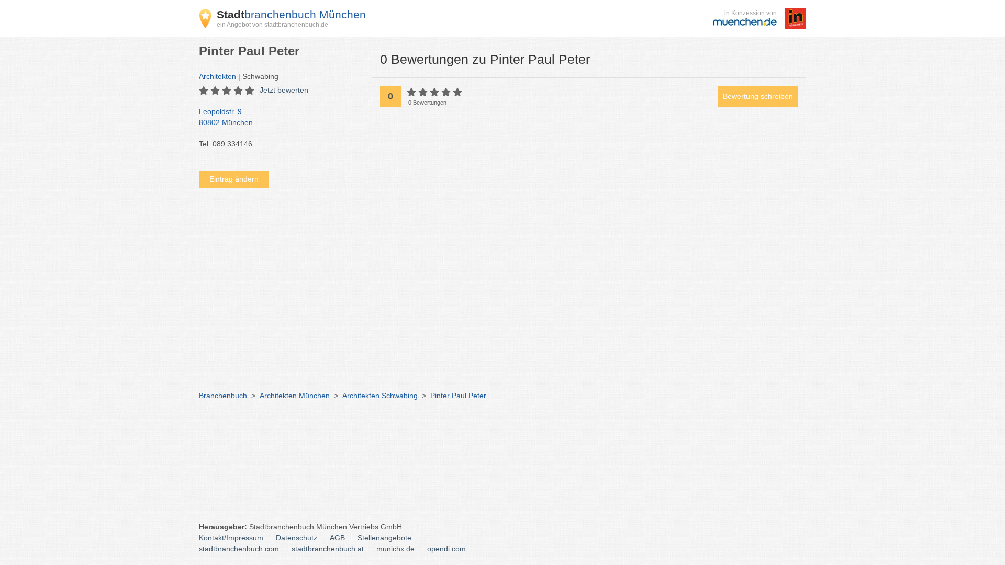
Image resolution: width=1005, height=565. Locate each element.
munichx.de (395, 549)
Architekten (217, 76)
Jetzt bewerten (284, 90)
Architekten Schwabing (380, 395)
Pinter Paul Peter (458, 395)
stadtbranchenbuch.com (239, 549)
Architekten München (295, 395)
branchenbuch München (291, 14)
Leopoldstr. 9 (226, 117)
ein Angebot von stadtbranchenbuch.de (272, 24)
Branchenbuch (223, 395)
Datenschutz (296, 538)
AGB (337, 538)
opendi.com (446, 549)
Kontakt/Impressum (231, 538)
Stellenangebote (384, 538)
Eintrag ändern (234, 179)
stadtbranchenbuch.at (328, 549)
